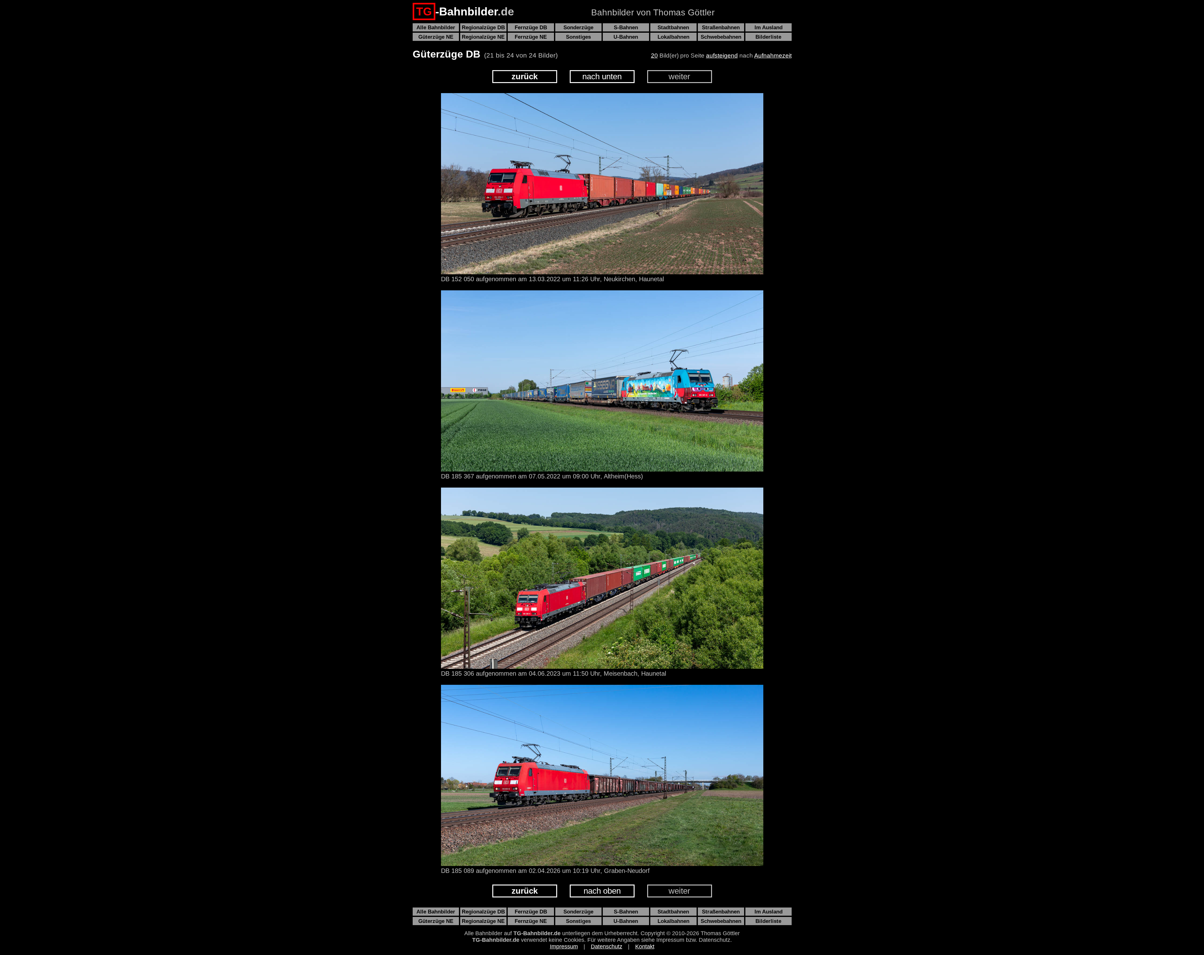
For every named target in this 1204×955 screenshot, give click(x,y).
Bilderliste (768, 37)
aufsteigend (722, 55)
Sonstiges (578, 37)
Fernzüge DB (531, 27)
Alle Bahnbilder (435, 27)
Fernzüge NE (531, 37)
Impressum (564, 946)
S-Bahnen (626, 27)
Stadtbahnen (673, 27)
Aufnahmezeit (773, 55)
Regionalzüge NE (483, 37)
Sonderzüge (578, 27)
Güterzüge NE (435, 37)
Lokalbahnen (673, 37)
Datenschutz (606, 946)
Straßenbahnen (721, 27)
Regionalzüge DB (483, 27)
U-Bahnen (625, 37)
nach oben (602, 891)
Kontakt (644, 946)
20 (654, 55)
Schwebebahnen (721, 37)
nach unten (602, 76)
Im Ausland (769, 27)
